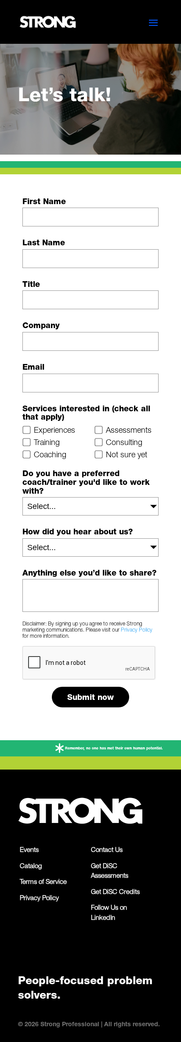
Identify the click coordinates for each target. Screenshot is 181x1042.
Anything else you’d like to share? (89, 574)
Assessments (129, 431)
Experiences (54, 431)
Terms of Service (43, 882)
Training (47, 443)
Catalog (31, 866)
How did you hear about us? (77, 533)
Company (41, 326)
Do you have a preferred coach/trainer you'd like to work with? (86, 483)
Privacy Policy (136, 630)
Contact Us (107, 850)
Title (31, 285)
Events (29, 850)
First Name (44, 202)
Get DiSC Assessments (109, 871)
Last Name (43, 243)
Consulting (124, 443)
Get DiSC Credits (115, 892)
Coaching (50, 455)
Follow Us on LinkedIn (109, 913)
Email (33, 368)
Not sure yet (126, 455)
